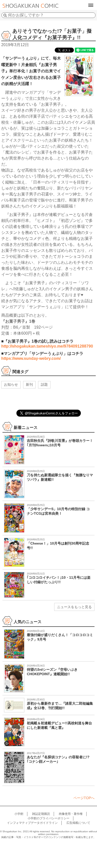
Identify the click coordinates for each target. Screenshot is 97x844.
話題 (44, 384)
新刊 (29, 384)
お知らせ (11, 384)
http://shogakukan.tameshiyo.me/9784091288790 (47, 346)
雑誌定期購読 (41, 814)
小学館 (18, 814)
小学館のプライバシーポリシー (48, 818)
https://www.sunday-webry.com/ (31, 358)
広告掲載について (78, 823)
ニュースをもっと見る (74, 607)
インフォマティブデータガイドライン (32, 823)
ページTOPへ (84, 798)
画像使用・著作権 (71, 814)
